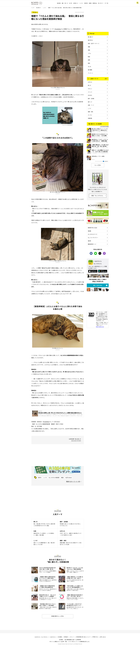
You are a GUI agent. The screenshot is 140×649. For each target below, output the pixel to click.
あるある (90, 95)
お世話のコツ (75, 3)
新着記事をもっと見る (57, 616)
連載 (62, 3)
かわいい (90, 88)
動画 (89, 56)
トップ (32, 7)
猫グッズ (90, 102)
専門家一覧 (95, 636)
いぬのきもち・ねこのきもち (41, 636)
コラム (89, 53)
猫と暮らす (38, 7)
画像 (89, 60)
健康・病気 (90, 111)
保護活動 (90, 118)
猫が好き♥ (90, 40)
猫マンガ (66, 3)
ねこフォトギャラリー (93, 237)
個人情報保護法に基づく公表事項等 (73, 639)
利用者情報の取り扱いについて (83, 636)
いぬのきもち (53, 636)
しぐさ (44, 7)
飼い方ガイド (100, 3)
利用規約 (66, 636)
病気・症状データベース (93, 43)
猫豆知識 (59, 3)
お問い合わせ (103, 636)
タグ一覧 (106, 3)
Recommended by (99, 161)
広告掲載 (60, 636)
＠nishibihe (58, 29)
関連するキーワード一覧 (73, 481)
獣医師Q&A (95, 3)
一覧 (105, 78)
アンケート (90, 73)
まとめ (89, 66)
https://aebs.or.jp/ (100, 326)
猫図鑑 (90, 3)
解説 (62, 477)
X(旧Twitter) (68, 477)
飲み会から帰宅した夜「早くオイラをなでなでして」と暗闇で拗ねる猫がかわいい (60, 413)
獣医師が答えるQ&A (92, 227)
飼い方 (89, 85)
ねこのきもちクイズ (92, 234)
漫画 (89, 50)
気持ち (39, 477)
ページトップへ (70, 631)
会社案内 (61, 639)
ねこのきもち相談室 (54, 477)
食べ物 (70, 3)
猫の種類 (90, 69)
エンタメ (81, 3)
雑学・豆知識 (91, 98)
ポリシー (72, 636)
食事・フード (91, 105)
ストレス (90, 92)
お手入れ (90, 82)
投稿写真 (86, 3)
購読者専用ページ (92, 244)
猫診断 (89, 241)
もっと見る (98, 165)
